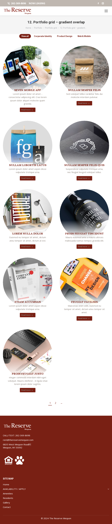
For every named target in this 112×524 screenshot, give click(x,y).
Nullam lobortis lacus (27, 165)
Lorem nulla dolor (27, 233)
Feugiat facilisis (84, 302)
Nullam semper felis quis (84, 165)
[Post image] (84, 70)
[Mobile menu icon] (106, 11)
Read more (26, 110)
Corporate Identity (43, 36)
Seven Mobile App (27, 90)
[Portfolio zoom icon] (27, 70)
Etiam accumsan (28, 302)
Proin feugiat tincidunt (84, 233)
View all (25, 36)
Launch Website (76, 145)
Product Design (64, 36)
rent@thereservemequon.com (18, 439)
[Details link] (35, 70)
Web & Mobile (84, 36)
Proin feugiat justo (27, 373)
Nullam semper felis (84, 90)
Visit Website (76, 213)
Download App (20, 70)
